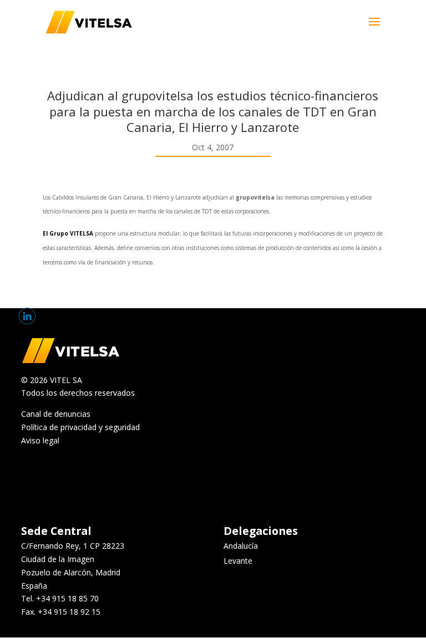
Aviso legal (40, 440)
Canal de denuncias (55, 414)
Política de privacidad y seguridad (80, 427)
